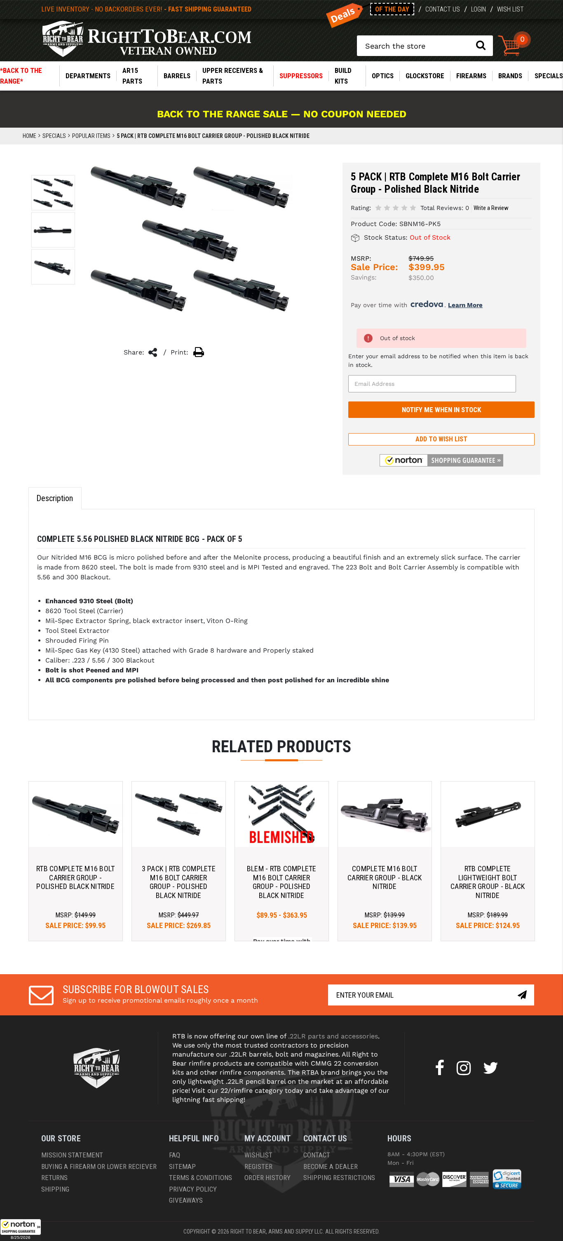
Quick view (75, 813)
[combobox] (425, 45)
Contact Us (442, 9)
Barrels (177, 76)
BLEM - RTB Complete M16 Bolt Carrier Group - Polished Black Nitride (282, 882)
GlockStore (425, 76)
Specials (549, 76)
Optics (383, 76)
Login (478, 9)
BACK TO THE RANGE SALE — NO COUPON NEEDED (281, 114)
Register (258, 1166)
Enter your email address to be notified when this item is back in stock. (438, 360)
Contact (316, 1155)
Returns (54, 1177)
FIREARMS (471, 76)
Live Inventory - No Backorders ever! (146, 9)
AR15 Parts (132, 75)
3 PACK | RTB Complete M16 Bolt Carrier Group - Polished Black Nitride (179, 882)
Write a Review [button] (491, 208)
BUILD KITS (343, 75)
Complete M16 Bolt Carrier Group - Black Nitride (384, 877)
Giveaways (186, 1200)
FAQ (174, 1155)
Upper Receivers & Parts (232, 75)
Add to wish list (441, 439)
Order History (267, 1177)
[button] (20, 1230)
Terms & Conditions (200, 1177)
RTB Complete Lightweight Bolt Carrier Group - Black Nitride (487, 882)
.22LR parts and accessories (333, 1036)
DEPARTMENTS (88, 76)
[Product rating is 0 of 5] (395, 207)
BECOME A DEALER (330, 1166)
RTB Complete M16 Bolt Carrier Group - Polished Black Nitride (75, 877)
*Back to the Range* (21, 75)
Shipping (55, 1189)
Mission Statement (72, 1155)
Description (54, 498)
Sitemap (182, 1166)
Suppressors (301, 76)
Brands (510, 76)
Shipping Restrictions (339, 1177)
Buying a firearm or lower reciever (99, 1166)
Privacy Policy (193, 1189)
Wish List (510, 9)
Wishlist (258, 1155)
